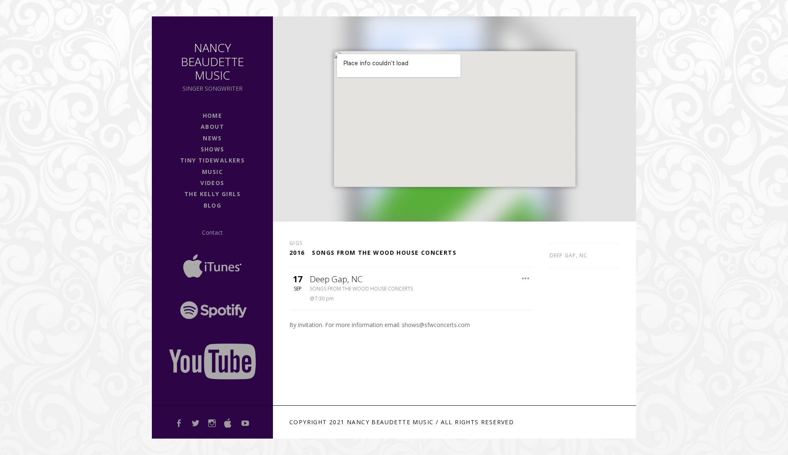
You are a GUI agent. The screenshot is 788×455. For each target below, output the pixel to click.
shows (212, 149)
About (212, 126)
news (212, 138)
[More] (525, 278)
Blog (213, 205)
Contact (212, 232)
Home (212, 115)
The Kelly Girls (212, 194)
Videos (212, 183)
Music (212, 172)
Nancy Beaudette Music (212, 61)
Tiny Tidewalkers (212, 160)
